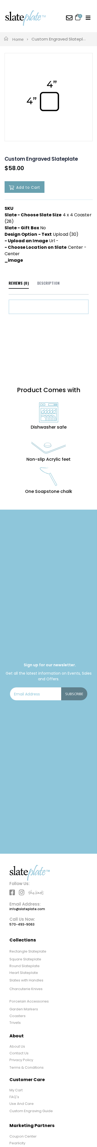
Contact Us (19, 1053)
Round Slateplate (24, 965)
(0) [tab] (19, 283)
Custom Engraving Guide (31, 1111)
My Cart (16, 1090)
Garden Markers (23, 1009)
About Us (17, 1046)
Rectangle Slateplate (27, 951)
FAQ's (14, 1096)
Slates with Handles (26, 980)
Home (18, 39)
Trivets (15, 1022)
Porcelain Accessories (29, 1001)
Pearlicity (17, 1143)
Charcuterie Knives (26, 988)
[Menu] (88, 17)
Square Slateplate (25, 959)
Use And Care (21, 1103)
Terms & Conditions (26, 1067)
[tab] (48, 283)
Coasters (17, 1015)
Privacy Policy (21, 1059)
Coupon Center (23, 1136)
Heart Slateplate (23, 972)
